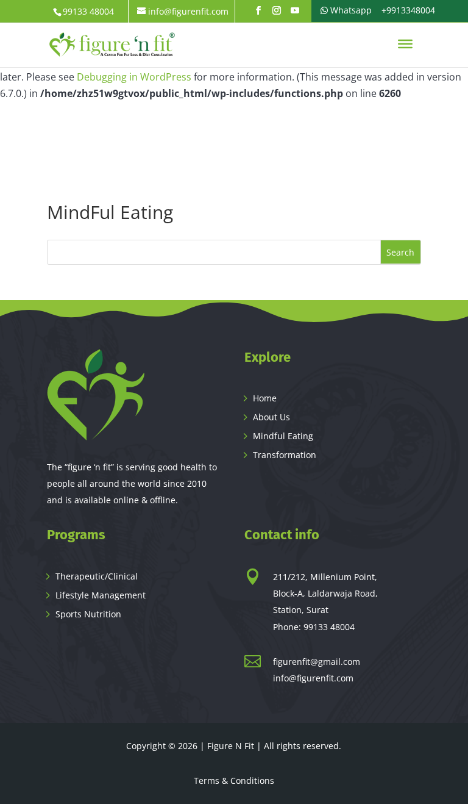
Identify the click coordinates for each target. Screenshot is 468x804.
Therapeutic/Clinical (96, 576)
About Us (271, 417)
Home (265, 398)
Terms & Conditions (234, 780)
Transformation (284, 455)
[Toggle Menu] (405, 44)
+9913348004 (407, 10)
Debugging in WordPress (134, 77)
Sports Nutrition (88, 614)
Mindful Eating (283, 436)
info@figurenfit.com (313, 678)
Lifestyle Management (100, 595)
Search (400, 252)
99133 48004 (329, 627)
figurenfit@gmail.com (316, 661)
